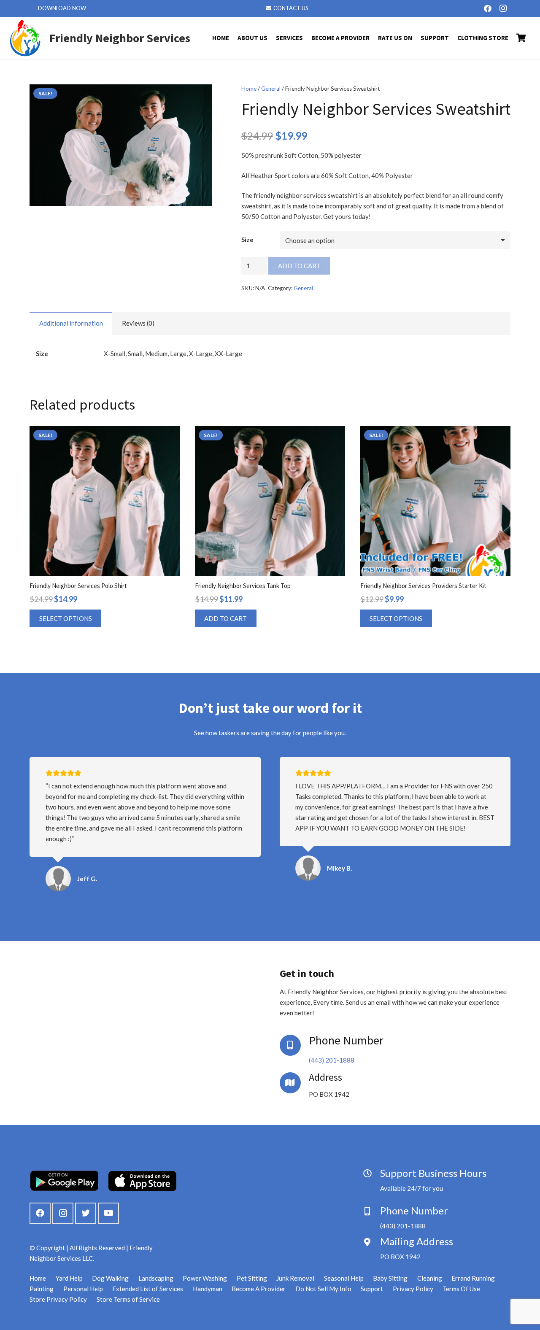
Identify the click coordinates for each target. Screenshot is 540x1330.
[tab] (71, 323)
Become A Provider (259, 1288)
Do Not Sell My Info (323, 1288)
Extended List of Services (147, 1288)
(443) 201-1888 (331, 1060)
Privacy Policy (413, 1288)
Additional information (71, 323)
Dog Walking (110, 1278)
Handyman (207, 1288)
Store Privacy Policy (58, 1299)
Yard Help (69, 1278)
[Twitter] (85, 1213)
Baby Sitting (390, 1278)
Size (247, 239)
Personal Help (83, 1288)
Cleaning (429, 1278)
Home (248, 88)
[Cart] (521, 38)
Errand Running (473, 1278)
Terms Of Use (461, 1288)
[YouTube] (108, 1213)
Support (372, 1288)
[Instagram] (502, 8)
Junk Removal (295, 1278)
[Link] (25, 38)
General (271, 88)
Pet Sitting (252, 1278)
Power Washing (205, 1278)
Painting (42, 1288)
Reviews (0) (138, 323)
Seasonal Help (344, 1278)
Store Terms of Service (128, 1299)
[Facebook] (487, 8)
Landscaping (155, 1278)
